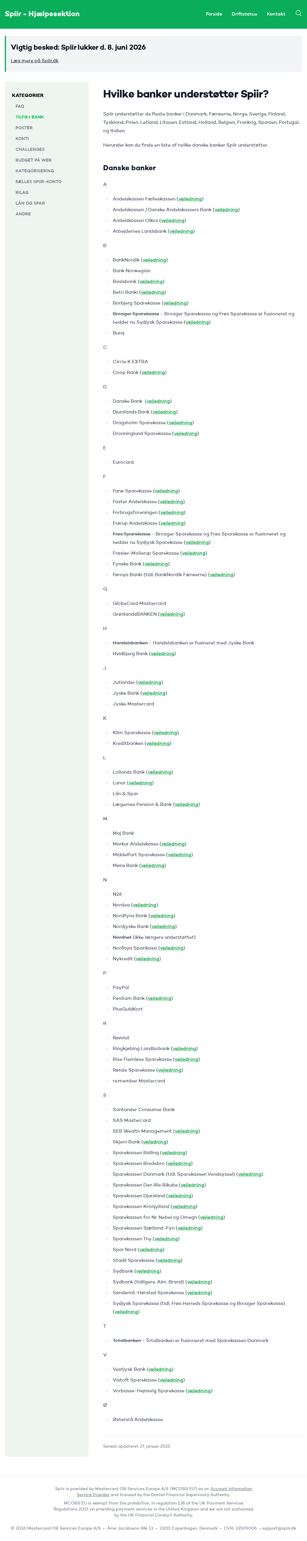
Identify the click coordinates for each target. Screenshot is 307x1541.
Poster (24, 128)
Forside (214, 14)
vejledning (190, 199)
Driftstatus (244, 14)
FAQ (20, 106)
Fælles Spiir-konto (38, 182)
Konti (22, 139)
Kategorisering (35, 171)
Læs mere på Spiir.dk (34, 61)
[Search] (298, 13)
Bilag (22, 193)
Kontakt (276, 14)
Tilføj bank (30, 117)
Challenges (30, 149)
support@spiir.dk (279, 1528)
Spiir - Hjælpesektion (42, 14)
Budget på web (34, 160)
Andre (23, 214)
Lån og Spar (30, 203)
